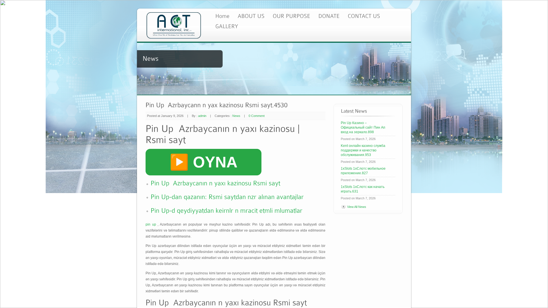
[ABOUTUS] (251, 15)
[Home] (222, 15)
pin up (151, 224)
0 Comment (257, 115)
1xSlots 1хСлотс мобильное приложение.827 (363, 171)
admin (202, 115)
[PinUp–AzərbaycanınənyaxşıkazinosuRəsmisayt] (216, 183)
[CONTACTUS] (364, 15)
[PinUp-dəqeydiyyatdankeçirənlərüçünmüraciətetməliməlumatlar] (227, 210)
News (236, 115)
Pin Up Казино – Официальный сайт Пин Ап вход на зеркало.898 (363, 127)
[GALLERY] (226, 26)
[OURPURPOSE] (291, 15)
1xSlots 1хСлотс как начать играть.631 (362, 189)
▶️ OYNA (203, 162)
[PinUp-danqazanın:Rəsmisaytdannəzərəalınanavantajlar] (227, 196)
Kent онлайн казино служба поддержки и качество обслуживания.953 (363, 150)
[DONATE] (329, 15)
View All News (356, 206)
